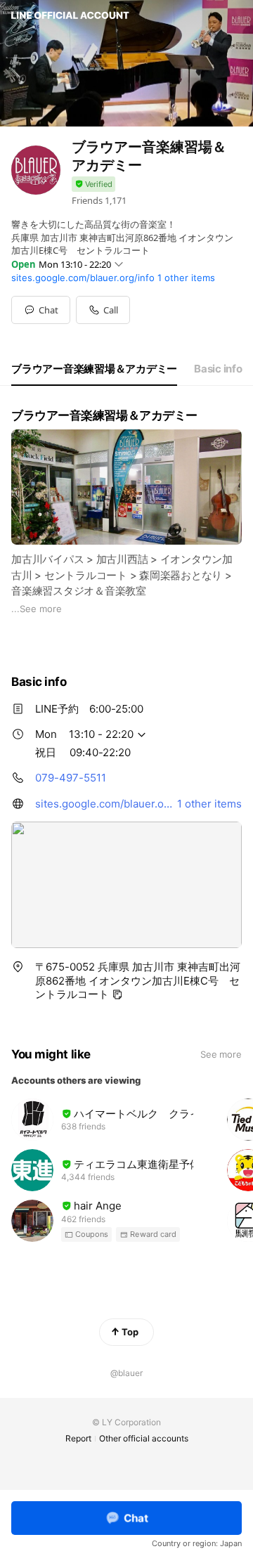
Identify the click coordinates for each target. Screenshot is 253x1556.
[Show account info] (93, 184)
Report (78, 1438)
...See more (36, 608)
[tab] (94, 369)
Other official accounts (143, 1438)
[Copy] (117, 994)
